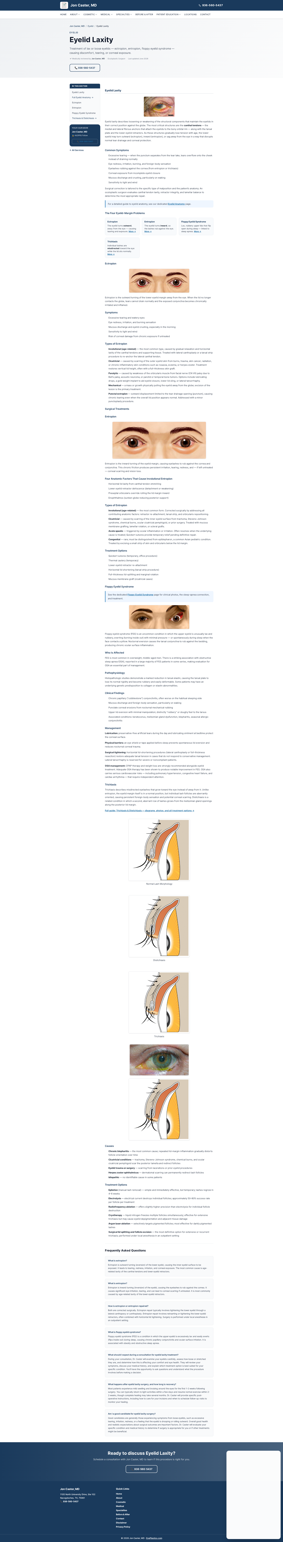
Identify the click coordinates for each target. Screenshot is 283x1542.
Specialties (123, 14)
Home (63, 14)
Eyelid (90, 26)
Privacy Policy (123, 1526)
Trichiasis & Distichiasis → (84, 118)
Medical (105, 14)
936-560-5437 (212, 5)
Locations (190, 14)
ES (260, 1455)
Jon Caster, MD (77, 26)
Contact (205, 14)
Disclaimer (121, 1522)
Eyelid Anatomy (176, 204)
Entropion (76, 107)
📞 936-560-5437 (85, 67)
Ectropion (76, 102)
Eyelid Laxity (78, 92)
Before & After (144, 14)
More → (132, 231)
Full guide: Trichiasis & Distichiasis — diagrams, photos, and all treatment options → (149, 810)
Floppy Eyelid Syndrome (84, 113)
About (74, 14)
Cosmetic (89, 14)
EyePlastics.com (154, 1538)
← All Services (77, 150)
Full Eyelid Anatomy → (82, 97)
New (268, 1455)
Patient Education (167, 14)
